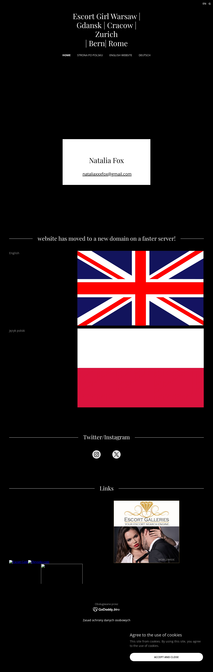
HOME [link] (66, 55)
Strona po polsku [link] (90, 55)
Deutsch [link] (145, 55)
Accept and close (166, 657)
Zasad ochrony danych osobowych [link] (106, 620)
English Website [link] (120, 55)
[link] (106, 45)
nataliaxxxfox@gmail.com (107, 174)
